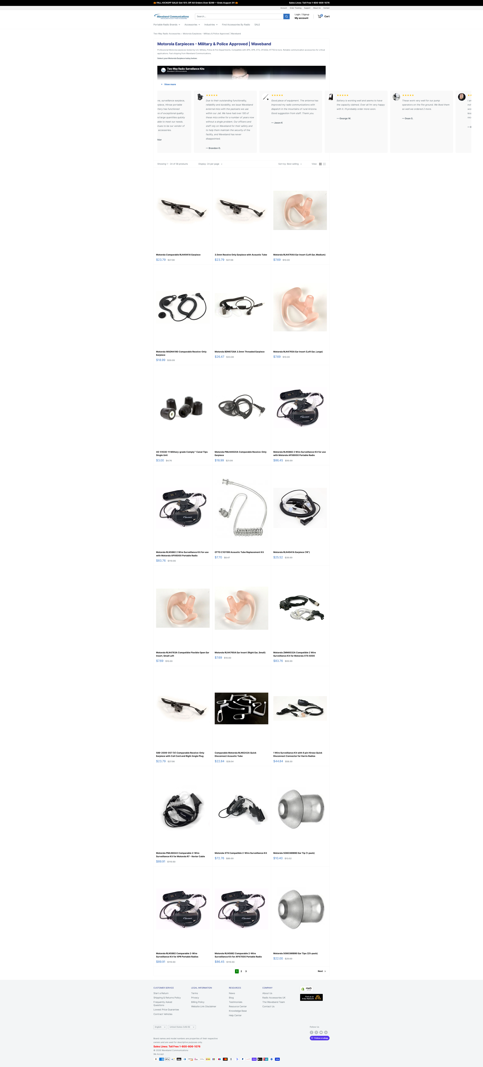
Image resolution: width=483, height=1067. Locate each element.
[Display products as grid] (320, 164)
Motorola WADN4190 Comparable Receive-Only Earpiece (181, 353)
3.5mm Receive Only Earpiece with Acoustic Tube (241, 254)
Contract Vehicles (162, 1014)
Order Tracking (295, 8)
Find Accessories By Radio (236, 24)
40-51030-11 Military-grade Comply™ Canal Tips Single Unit (182, 453)
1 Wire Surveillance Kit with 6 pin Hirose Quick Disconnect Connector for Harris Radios (297, 754)
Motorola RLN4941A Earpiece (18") (291, 552)
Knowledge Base (238, 1011)
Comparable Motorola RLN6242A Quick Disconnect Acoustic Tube (235, 754)
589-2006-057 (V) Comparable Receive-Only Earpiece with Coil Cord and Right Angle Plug (180, 754)
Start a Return (161, 993)
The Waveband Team (273, 1002)
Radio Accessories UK (274, 997)
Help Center (235, 1015)
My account (301, 18)
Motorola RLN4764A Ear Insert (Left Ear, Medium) (299, 254)
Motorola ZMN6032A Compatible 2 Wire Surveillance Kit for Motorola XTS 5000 (294, 654)
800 (184, 1046)
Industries (209, 24)
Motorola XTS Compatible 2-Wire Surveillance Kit (241, 853)
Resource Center (238, 1006)
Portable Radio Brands (165, 24)
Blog (231, 997)
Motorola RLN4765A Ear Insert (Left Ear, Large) (298, 351)
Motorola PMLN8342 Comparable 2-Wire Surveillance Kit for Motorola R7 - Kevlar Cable (180, 855)
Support (307, 8)
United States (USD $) (180, 1027)
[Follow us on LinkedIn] (326, 1032)
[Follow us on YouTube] (321, 1032)
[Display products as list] (324, 164)
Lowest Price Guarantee (166, 1009)
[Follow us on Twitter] (316, 1032)
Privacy (195, 997)
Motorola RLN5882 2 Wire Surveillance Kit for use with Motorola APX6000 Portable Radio (182, 554)
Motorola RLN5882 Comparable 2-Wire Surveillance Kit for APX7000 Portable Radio (238, 955)
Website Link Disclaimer (203, 1006)
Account (283, 8)
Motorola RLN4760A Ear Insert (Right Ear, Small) (240, 652)
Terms (194, 993)
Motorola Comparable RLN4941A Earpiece (178, 254)
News (232, 993)
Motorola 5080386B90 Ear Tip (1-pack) (294, 853)
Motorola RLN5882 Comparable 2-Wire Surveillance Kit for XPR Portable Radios (177, 955)
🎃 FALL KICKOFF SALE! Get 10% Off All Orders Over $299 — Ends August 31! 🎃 (195, 3)
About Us (317, 8)
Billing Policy (197, 1002)
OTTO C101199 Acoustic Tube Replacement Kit (239, 552)
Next (320, 971)
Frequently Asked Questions (162, 1003)
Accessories (191, 24)
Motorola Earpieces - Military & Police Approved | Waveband (212, 33)
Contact (326, 8)
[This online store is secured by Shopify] (306, 988)
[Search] (286, 16)
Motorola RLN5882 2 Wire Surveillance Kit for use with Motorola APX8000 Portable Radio (299, 453)
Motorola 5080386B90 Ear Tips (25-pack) (295, 953)
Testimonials (235, 1002)
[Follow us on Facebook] (311, 1032)
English (158, 1027)
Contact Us (268, 1006)
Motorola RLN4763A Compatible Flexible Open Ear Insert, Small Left (182, 654)
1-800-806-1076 (321, 3)
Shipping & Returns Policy (167, 997)
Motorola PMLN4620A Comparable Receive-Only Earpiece (241, 453)
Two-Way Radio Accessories (166, 33)
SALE (257, 24)
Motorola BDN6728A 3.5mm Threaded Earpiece (240, 351)
